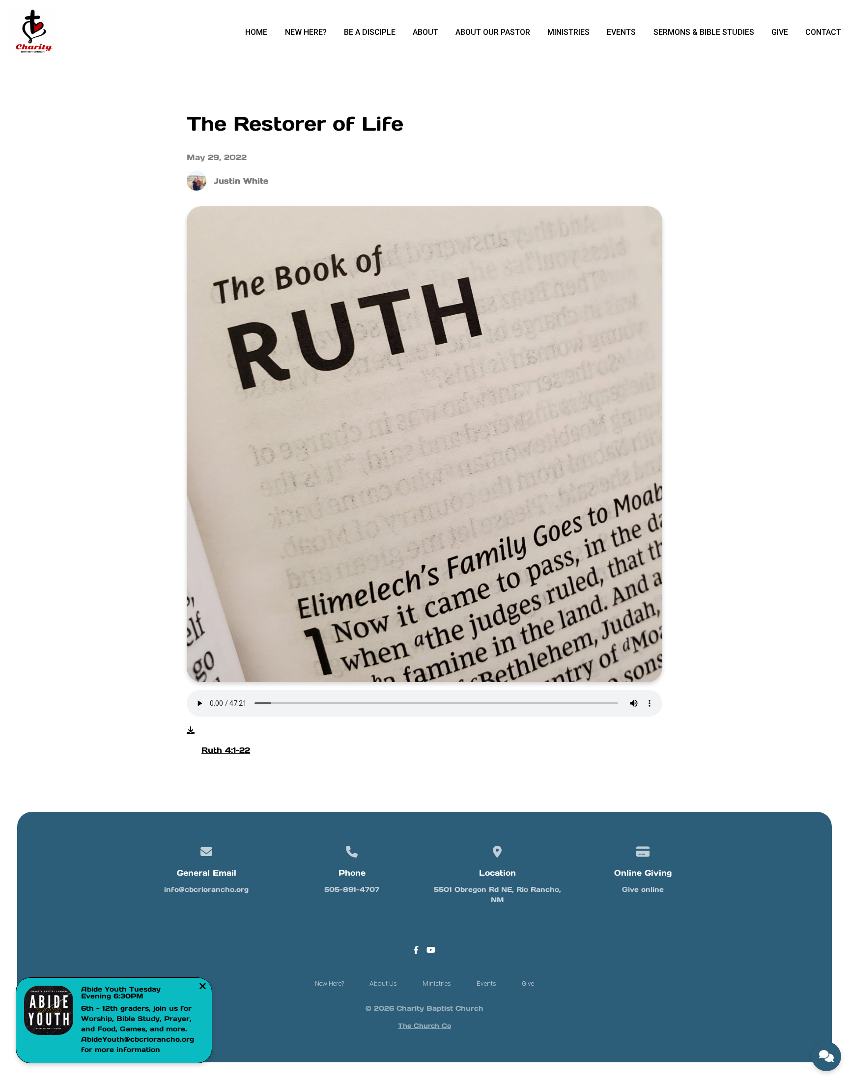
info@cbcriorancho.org (206, 889)
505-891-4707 (351, 889)
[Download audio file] (191, 730)
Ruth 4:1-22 (225, 750)
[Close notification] (202, 987)
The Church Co (424, 1026)
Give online (643, 889)
